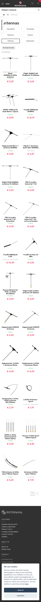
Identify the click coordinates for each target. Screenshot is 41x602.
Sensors (30, 35)
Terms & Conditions (8, 527)
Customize (20, 595)
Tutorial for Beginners (10, 532)
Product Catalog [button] (9, 10)
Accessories (30, 41)
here (26, 584)
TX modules (30, 29)
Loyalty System (7, 534)
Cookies (4, 536)
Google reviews (2, 25)
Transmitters (11, 29)
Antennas (11, 41)
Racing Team (6, 549)
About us (5, 547)
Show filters (9, 48)
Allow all (20, 590)
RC (8, 15)
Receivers (10, 35)
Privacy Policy (7, 529)
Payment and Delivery (10, 524)
